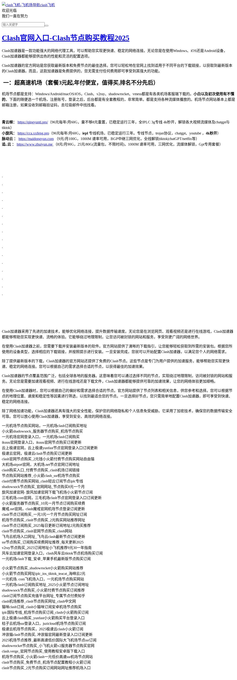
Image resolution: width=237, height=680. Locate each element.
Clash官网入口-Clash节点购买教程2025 (65, 38)
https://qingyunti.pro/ (33, 122)
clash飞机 (47, 5)
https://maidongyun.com (36, 139)
